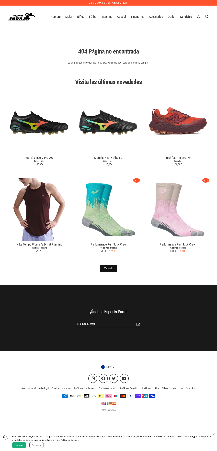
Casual (121, 17)
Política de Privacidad (129, 388)
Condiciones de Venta (61, 388)
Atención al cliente (188, 388)
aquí (120, 62)
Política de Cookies (70, 439)
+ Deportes (137, 17)
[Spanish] (114, 403)
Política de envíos (169, 388)
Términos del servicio (108, 388)
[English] (103, 403)
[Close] (213, 434)
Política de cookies (150, 388)
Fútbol (93, 17)
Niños (80, 17)
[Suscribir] (137, 324)
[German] (110, 403)
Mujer (68, 17)
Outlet (171, 17)
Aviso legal (44, 388)
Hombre (56, 17)
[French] (106, 403)
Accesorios (156, 17)
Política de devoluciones (84, 388)
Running (107, 17)
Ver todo (108, 268)
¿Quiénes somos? (28, 388)
